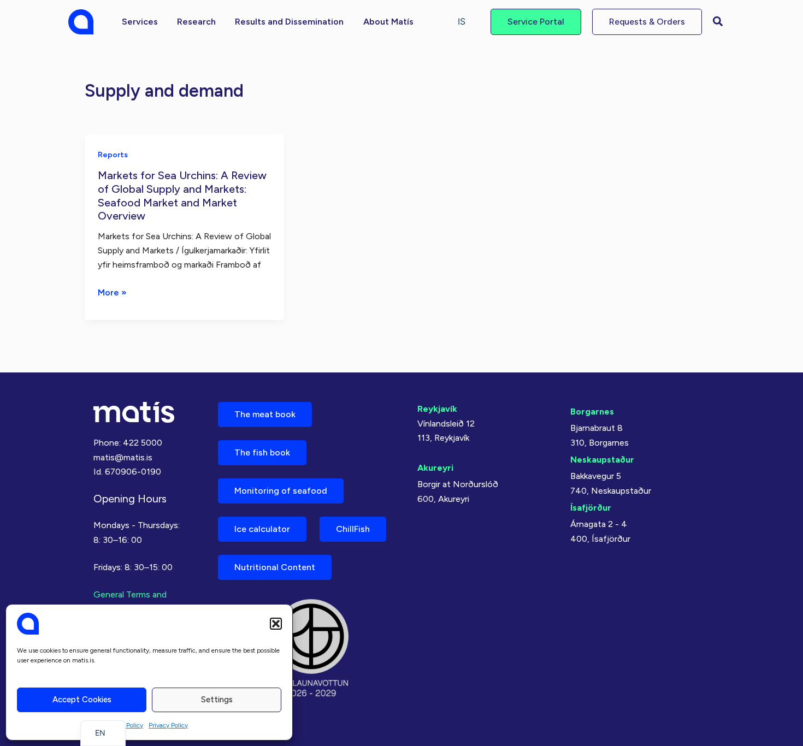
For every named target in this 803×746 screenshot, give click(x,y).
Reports (113, 154)
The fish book (262, 452)
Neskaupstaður (602, 459)
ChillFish (353, 529)
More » (112, 293)
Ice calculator (262, 529)
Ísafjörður (590, 507)
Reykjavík (437, 409)
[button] (275, 623)
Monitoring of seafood (280, 491)
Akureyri (435, 468)
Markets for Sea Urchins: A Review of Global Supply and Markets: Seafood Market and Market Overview (182, 195)
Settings (217, 699)
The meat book (265, 414)
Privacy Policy (168, 725)
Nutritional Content (274, 567)
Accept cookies (81, 699)
